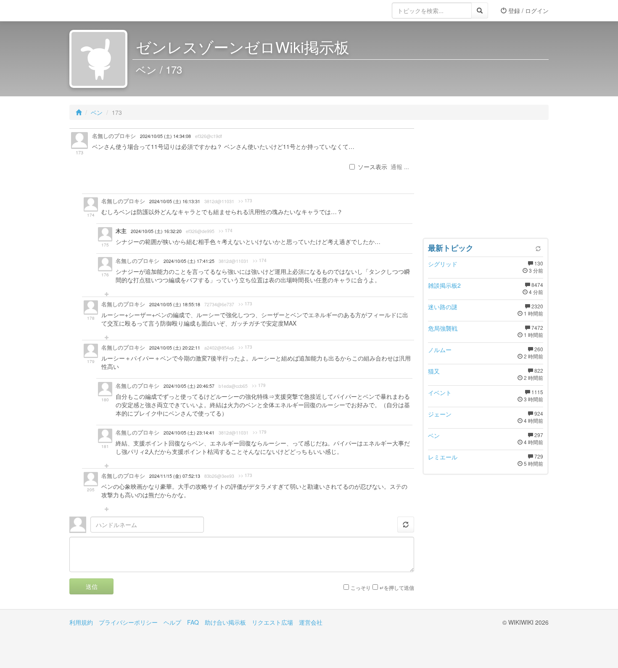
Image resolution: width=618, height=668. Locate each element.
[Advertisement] (486, 180)
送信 (92, 586)
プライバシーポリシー (128, 622)
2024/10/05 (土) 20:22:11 (174, 348)
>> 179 (259, 385)
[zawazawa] (103, 10)
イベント (440, 392)
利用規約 (81, 622)
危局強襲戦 (442, 328)
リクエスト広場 (272, 622)
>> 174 (225, 230)
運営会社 (310, 622)
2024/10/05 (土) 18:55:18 (174, 304)
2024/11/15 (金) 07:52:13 (174, 476)
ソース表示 (372, 166)
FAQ (193, 622)
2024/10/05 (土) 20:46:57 (189, 386)
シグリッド (442, 264)
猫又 (434, 371)
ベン (97, 112)
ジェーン (440, 414)
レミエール (442, 457)
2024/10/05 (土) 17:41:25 (189, 261)
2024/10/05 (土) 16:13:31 (174, 201)
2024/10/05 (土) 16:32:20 (156, 231)
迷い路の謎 (442, 306)
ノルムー (440, 349)
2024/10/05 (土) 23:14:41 (189, 432)
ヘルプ (172, 622)
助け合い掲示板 (225, 622)
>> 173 (245, 201)
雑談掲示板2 (444, 285)
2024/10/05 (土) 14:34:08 (165, 136)
